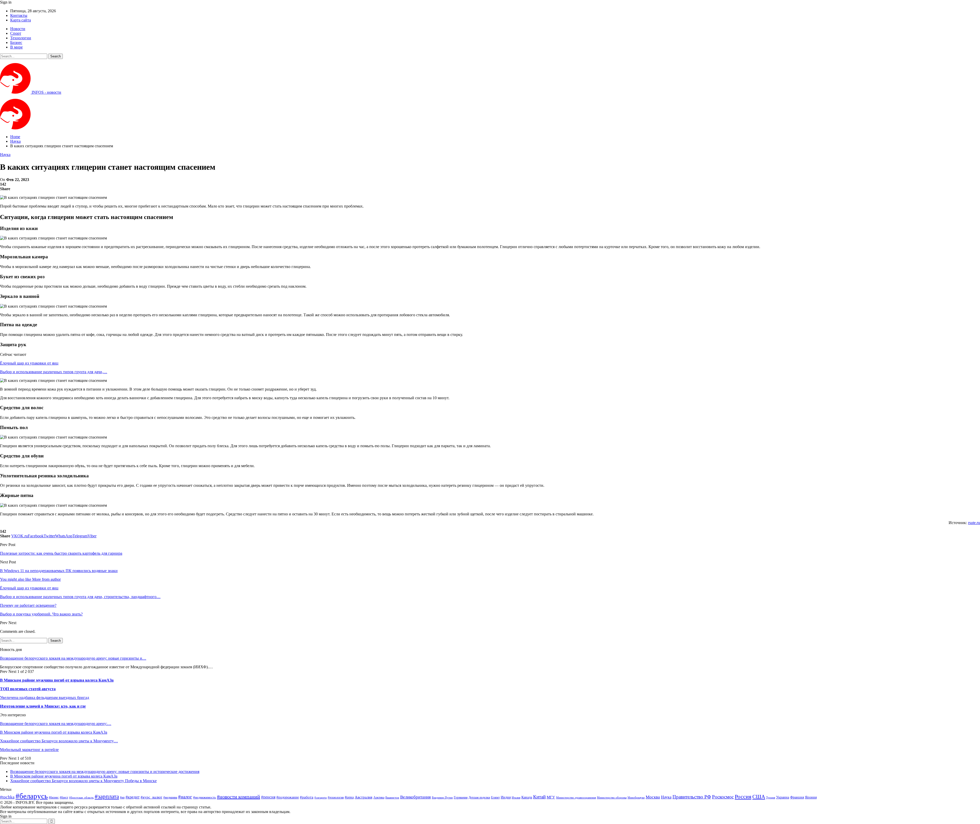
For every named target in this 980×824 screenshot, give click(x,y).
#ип (122, 797)
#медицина (170, 797)
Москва (653, 797)
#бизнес (54, 797)
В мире (16, 47)
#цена (349, 797)
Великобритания (415, 797)
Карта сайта (20, 20)
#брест (64, 797)
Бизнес (16, 42)
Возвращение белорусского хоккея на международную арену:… (55, 723)
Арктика (378, 797)
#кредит (133, 797)
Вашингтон (392, 797)
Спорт (15, 33)
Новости (17, 29)
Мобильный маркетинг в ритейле (29, 749)
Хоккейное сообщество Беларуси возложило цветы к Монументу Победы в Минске (83, 781)
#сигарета (320, 797)
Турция (770, 797)
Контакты (18, 15)
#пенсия (268, 797)
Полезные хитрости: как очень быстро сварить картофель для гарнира (61, 553)
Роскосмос (723, 796)
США (758, 797)
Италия (516, 797)
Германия (461, 797)
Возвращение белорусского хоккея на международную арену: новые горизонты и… (73, 658)
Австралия (363, 797)
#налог (185, 796)
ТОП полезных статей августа (28, 689)
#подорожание (287, 797)
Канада (526, 797)
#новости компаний (238, 796)
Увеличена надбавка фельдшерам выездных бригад (44, 697)
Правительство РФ (691, 796)
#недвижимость (204, 797)
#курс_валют (151, 797)
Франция (797, 797)
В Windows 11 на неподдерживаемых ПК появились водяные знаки (59, 570)
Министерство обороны (612, 797)
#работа (306, 797)
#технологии (336, 797)
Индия (506, 797)
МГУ (551, 797)
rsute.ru (974, 522)
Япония (811, 797)
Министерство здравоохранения (576, 797)
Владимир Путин (442, 797)
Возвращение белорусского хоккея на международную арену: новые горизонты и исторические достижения (104, 771)
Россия (743, 796)
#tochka (7, 797)
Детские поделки (479, 797)
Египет (495, 797)
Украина (782, 797)
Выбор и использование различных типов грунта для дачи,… (53, 372)
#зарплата (107, 796)
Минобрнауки (636, 797)
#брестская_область (81, 797)
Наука (5, 154)
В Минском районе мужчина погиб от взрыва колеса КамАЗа (57, 680)
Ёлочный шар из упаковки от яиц (29, 363)
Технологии (20, 38)
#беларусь (32, 796)
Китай (539, 796)
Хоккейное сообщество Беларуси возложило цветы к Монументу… (59, 741)
